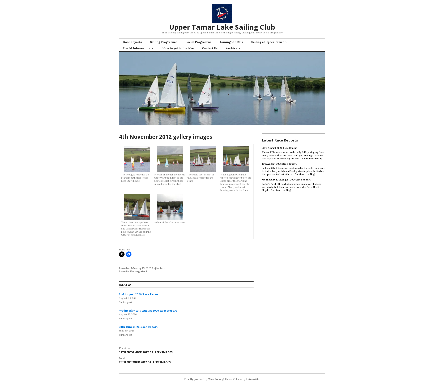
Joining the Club (231, 42)
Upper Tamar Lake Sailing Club (222, 27)
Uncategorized (138, 271)
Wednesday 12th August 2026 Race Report (148, 310)
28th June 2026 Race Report (138, 327)
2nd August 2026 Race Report (139, 294)
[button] (136, 164)
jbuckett (160, 268)
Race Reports (132, 42)
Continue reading (312, 158)
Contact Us (209, 48)
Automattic (252, 379)
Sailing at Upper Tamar (267, 42)
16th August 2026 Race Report (279, 163)
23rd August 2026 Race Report (279, 148)
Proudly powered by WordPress (202, 379)
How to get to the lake (178, 48)
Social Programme (198, 42)
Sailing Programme (163, 42)
